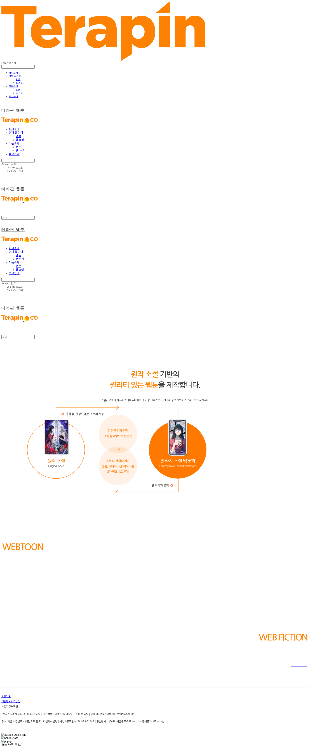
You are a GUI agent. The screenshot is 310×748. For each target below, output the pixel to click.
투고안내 (13, 96)
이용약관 (6, 696)
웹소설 (19, 82)
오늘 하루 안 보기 (12, 744)
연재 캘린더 (15, 76)
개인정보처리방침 (10, 701)
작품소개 (13, 86)
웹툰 (18, 79)
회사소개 (13, 72)
